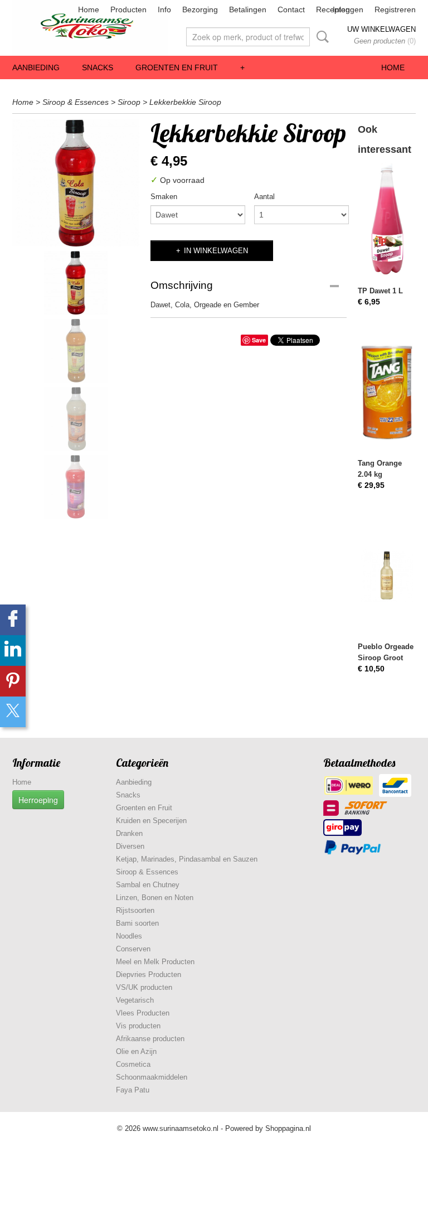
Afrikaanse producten (150, 1038)
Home (88, 9)
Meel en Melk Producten (155, 961)
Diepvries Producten (148, 974)
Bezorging (200, 9)
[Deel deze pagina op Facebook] (13, 619)
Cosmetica (133, 1064)
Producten (128, 9)
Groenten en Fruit (176, 67)
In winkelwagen (216, 250)
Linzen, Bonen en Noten (154, 897)
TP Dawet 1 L (380, 291)
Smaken (163, 196)
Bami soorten (137, 923)
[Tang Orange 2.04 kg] (387, 392)
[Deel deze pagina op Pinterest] (13, 681)
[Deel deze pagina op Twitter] (13, 712)
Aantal (264, 196)
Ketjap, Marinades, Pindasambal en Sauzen (186, 859)
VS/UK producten (144, 987)
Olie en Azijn (136, 1051)
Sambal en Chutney (147, 885)
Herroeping (38, 799)
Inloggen (348, 9)
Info (164, 9)
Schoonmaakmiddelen (151, 1077)
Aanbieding (36, 67)
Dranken (129, 833)
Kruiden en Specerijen (151, 820)
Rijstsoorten (135, 910)
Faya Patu (132, 1090)
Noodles (129, 936)
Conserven (133, 949)
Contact (291, 9)
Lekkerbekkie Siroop (185, 102)
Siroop (129, 102)
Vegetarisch (135, 1000)
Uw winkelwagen (381, 29)
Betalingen (247, 9)
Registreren (395, 9)
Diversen (130, 846)
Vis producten (138, 1026)
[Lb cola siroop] (75, 182)
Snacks (97, 67)
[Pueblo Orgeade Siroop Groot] (387, 575)
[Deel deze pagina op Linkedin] (13, 650)
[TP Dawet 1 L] (387, 219)
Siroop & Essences (75, 102)
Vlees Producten (142, 1013)
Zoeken (320, 36)
